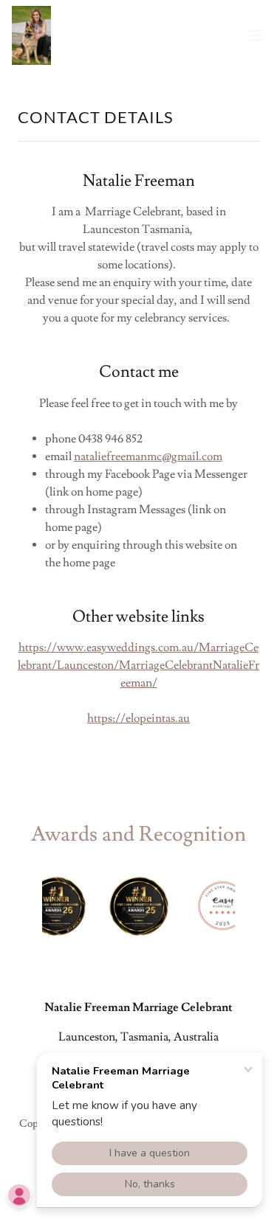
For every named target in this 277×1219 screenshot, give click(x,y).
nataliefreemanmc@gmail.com (148, 456)
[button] (256, 35)
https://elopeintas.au (138, 718)
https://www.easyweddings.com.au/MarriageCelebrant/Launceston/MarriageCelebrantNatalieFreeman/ (138, 665)
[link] (31, 35)
